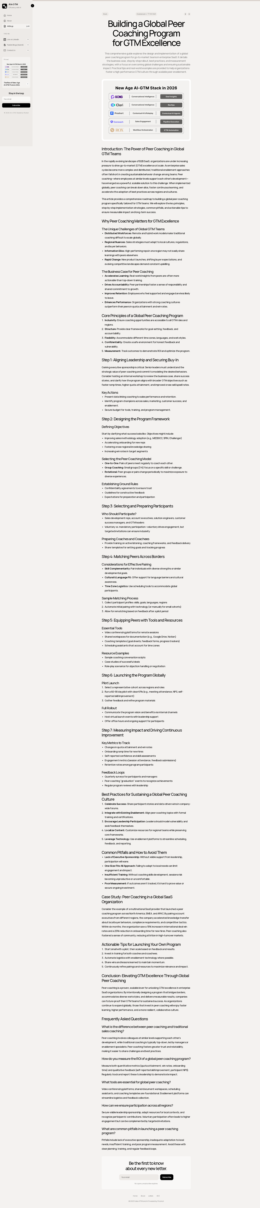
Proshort (160, 1201)
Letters (150, 1196)
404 (158, 1196)
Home (135, 1196)
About (143, 1196)
